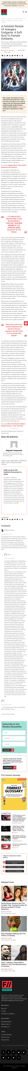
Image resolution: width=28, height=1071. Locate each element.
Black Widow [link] (14, 460)
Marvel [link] (8, 462)
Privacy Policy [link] (5, 1040)
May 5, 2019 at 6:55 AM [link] (9, 558)
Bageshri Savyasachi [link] (9, 50)
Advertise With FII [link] (6, 1021)
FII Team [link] (16, 847)
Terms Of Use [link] (5, 1037)
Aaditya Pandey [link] (7, 969)
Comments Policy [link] (6, 1034)
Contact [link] (3, 1011)
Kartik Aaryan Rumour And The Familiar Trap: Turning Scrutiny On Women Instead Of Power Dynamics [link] (14, 906)
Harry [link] (9, 554)
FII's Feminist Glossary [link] (10, 775)
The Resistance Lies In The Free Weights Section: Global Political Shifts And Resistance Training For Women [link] (19, 818)
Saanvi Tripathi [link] (7, 938)
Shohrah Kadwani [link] (18, 840)
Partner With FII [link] (6, 1024)
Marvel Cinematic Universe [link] (11, 463)
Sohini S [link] (16, 832)
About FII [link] (4, 1008)
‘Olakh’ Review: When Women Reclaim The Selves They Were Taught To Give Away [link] (18, 828)
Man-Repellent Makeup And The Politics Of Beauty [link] (13, 935)
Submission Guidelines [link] (7, 1013)
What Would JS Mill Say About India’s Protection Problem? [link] (19, 837)
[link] (26, 323)
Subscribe (6, 750)
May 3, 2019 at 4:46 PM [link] (6, 704)
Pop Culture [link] (10, 18)
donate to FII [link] (21, 107)
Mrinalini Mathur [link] (18, 823)
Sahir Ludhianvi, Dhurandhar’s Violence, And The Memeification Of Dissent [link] (13, 964)
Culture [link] (3, 18)
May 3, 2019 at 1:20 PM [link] (6, 534)
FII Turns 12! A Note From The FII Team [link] (19, 844)
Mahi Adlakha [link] (7, 911)
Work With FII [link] (5, 1027)
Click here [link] (21, 5)
